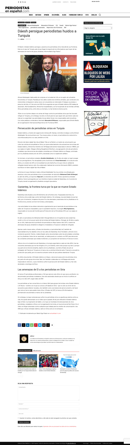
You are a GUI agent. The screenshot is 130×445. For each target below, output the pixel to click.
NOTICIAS (24, 20)
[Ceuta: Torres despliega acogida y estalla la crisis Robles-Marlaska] (48, 360)
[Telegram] (40, 325)
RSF (65, 27)
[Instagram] (20, 2)
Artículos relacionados (25, 350)
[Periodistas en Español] (17, 9)
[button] (100, 15)
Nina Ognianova (24, 27)
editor (22, 39)
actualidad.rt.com (55, 313)
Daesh (61, 25)
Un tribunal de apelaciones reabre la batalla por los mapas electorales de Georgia (27, 370)
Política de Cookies (107, 443)
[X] (23, 2)
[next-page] (22, 376)
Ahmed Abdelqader (33, 25)
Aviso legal (85, 443)
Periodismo (33, 22)
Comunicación (32, 20)
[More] (52, 325)
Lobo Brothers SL (71, 443)
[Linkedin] (27, 325)
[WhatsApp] (32, 325)
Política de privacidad (95, 443)
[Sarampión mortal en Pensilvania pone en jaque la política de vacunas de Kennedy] (69, 360)
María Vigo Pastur (70, 25)
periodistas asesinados (38, 27)
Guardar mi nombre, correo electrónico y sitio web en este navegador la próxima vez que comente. (48, 418)
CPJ (57, 25)
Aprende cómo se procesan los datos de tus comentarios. (59, 426)
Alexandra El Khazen (47, 25)
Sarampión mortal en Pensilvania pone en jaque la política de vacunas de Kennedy (69, 370)
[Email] (48, 325)
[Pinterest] (36, 325)
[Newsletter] (25, 2)
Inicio (19, 20)
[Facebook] (18, 2)
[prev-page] (19, 376)
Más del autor (37, 350)
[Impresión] (44, 325)
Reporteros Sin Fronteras (54, 27)
